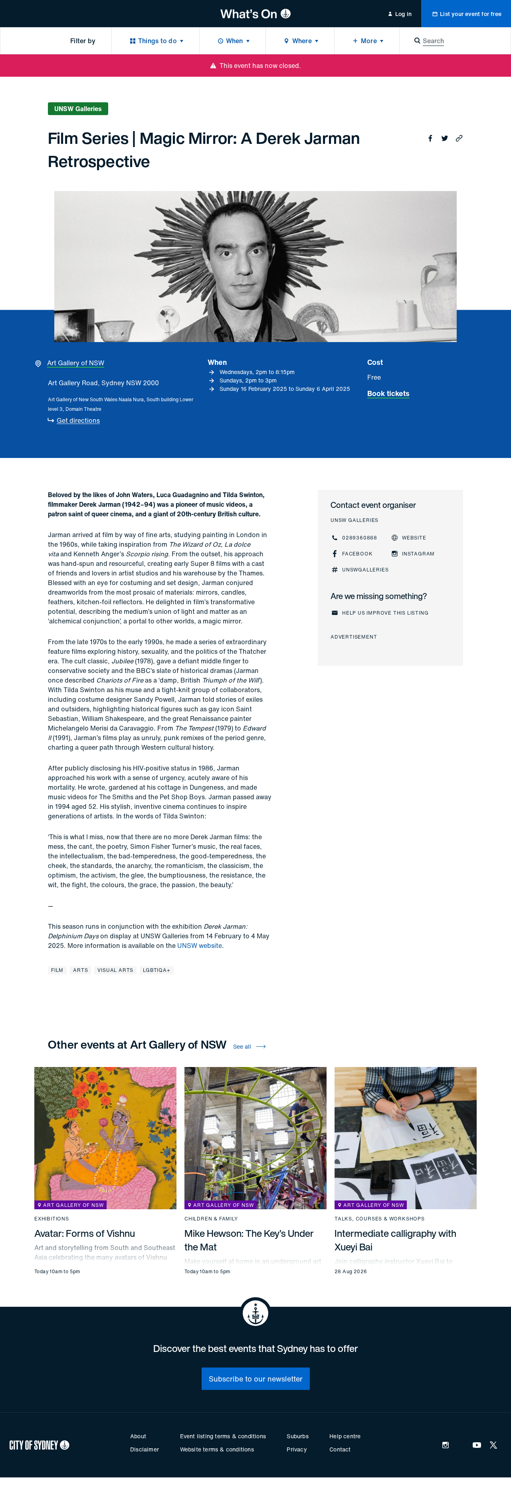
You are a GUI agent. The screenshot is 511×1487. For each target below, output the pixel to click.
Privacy (297, 1449)
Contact (340, 1449)
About (138, 1436)
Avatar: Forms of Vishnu (84, 1233)
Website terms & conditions (217, 1449)
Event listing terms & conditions (223, 1436)
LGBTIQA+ (156, 970)
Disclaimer (144, 1449)
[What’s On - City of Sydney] (255, 13)
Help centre (344, 1436)
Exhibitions (51, 1219)
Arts (80, 970)
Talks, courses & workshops (380, 1219)
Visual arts (115, 970)
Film (57, 970)
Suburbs (297, 1436)
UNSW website (199, 945)
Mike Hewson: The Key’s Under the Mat (249, 1240)
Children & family (211, 1219)
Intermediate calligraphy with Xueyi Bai (395, 1240)
